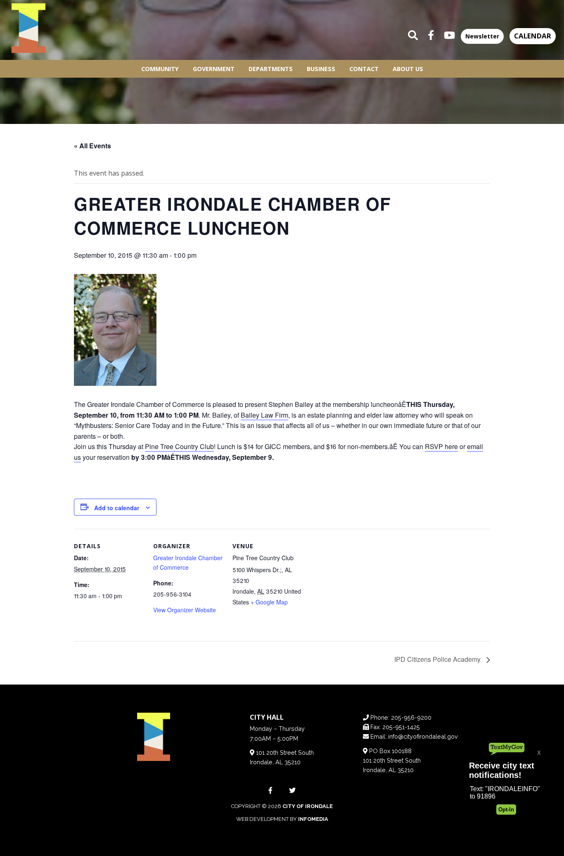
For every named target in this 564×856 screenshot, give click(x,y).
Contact (364, 69)
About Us (408, 69)
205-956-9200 (411, 717)
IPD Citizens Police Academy (438, 659)
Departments (271, 69)
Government (214, 69)
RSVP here (441, 446)
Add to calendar (116, 508)
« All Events (92, 145)
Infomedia (313, 819)
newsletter (482, 36)
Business (321, 69)
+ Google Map (269, 602)
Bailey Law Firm (264, 415)
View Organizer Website (184, 610)
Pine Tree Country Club (179, 446)
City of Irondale (307, 806)
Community (160, 69)
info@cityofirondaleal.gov (423, 736)
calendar (532, 35)
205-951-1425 (401, 726)
